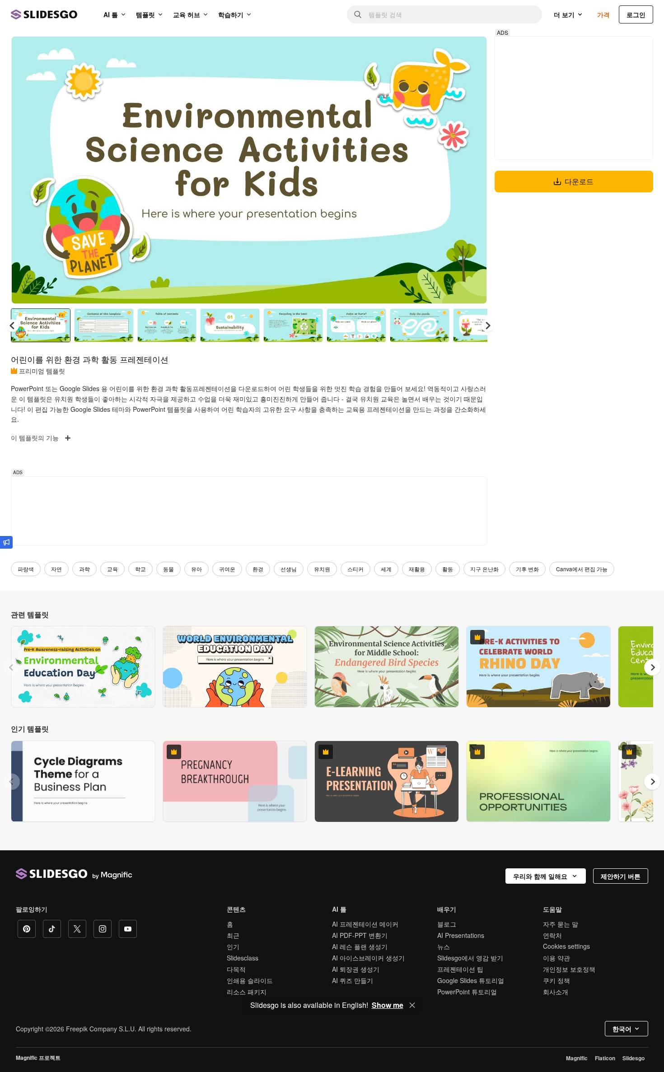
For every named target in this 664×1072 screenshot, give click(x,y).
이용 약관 (556, 957)
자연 (56, 569)
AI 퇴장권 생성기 (355, 969)
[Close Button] (412, 1005)
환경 (258, 569)
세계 (386, 569)
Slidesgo (633, 1058)
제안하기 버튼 (621, 876)
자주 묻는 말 (560, 924)
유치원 (322, 569)
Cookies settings (566, 946)
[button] (487, 325)
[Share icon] (472, 51)
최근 (233, 935)
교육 (112, 569)
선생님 (289, 569)
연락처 (552, 935)
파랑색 (26, 569)
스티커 (355, 569)
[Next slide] (473, 170)
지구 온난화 (484, 569)
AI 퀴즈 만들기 (352, 980)
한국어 (622, 1028)
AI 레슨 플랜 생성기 (360, 946)
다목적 (236, 969)
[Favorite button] (448, 51)
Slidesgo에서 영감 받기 (470, 957)
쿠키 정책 (556, 980)
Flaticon (605, 1058)
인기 (233, 946)
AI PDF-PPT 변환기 (360, 935)
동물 (168, 569)
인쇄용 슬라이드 (250, 980)
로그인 (636, 14)
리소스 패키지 (247, 991)
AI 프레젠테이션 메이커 (365, 924)
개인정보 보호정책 (569, 969)
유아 (196, 569)
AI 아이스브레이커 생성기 (368, 957)
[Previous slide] (12, 667)
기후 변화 (527, 569)
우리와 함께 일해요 (540, 876)
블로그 (446, 924)
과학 (84, 569)
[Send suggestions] (6, 542)
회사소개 (555, 991)
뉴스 (443, 946)
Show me (387, 1005)
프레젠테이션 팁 (460, 969)
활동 (447, 569)
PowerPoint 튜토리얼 (467, 991)
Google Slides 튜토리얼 (470, 980)
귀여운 (227, 569)
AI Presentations (460, 935)
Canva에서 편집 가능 (582, 569)
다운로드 (579, 181)
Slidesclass (242, 957)
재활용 (417, 569)
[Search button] (358, 14)
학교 (140, 569)
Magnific (577, 1058)
